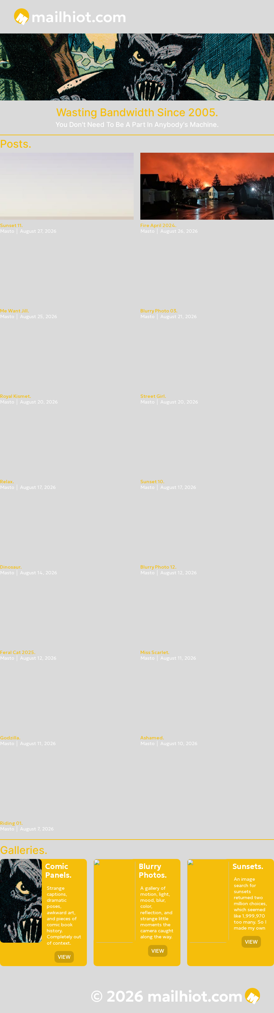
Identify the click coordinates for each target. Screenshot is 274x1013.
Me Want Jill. (14, 311)
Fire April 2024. (158, 225)
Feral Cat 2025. (17, 652)
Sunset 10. (152, 482)
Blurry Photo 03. (158, 311)
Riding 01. (11, 823)
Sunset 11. (11, 225)
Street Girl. (153, 396)
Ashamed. (152, 738)
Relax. (7, 482)
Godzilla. (10, 738)
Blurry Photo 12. (158, 567)
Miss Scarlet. (154, 652)
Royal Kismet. (15, 396)
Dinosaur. (11, 567)
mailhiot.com (78, 16)
